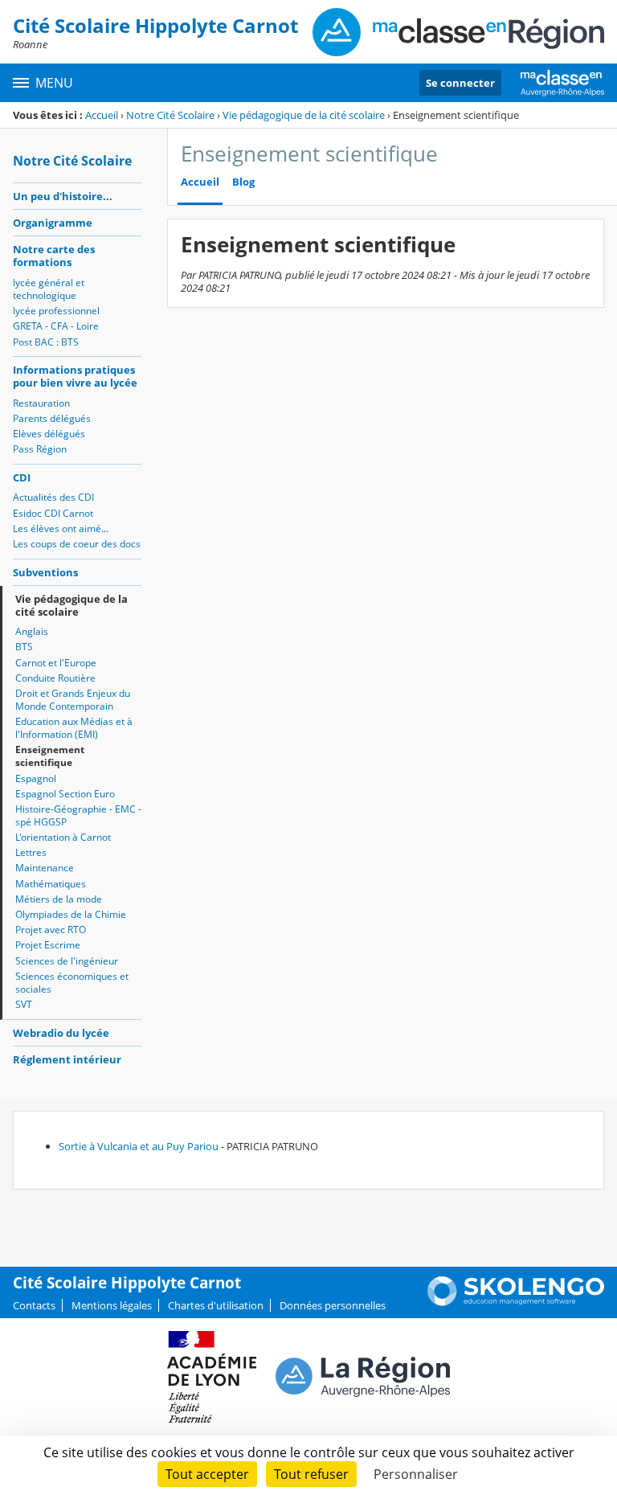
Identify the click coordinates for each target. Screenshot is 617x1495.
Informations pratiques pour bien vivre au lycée (75, 376)
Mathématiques (50, 884)
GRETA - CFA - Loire (56, 326)
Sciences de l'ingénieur (66, 961)
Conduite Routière (55, 678)
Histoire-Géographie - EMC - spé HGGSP (78, 815)
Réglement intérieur (67, 1059)
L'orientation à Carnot (63, 837)
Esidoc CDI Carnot (53, 513)
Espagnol (35, 778)
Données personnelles (333, 1305)
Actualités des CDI (53, 497)
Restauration (41, 403)
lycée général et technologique (48, 289)
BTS (24, 646)
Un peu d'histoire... (62, 196)
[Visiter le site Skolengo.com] (515, 1302)
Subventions (45, 572)
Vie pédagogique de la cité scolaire (304, 115)
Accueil (101, 115)
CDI (22, 477)
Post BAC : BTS (46, 342)
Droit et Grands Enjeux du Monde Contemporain (72, 699)
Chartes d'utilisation (216, 1305)
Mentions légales (112, 1305)
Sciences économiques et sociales (72, 982)
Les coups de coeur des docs (77, 544)
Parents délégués (52, 418)
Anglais (31, 631)
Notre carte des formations (54, 255)
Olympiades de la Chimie (70, 914)
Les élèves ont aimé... (60, 528)
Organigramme (52, 222)
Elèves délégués (49, 433)
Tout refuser (311, 1474)
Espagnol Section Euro (65, 794)
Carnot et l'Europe (55, 663)
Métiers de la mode (58, 899)
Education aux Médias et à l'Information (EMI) (74, 728)
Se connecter (460, 83)
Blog (243, 182)
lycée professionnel (56, 310)
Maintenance (44, 867)
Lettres (31, 852)
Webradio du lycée (61, 1033)
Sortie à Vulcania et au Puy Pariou (139, 1146)
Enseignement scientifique (49, 756)
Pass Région (40, 449)
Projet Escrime (47, 945)
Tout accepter (207, 1474)
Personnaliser (416, 1474)
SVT (23, 1004)
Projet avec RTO (50, 929)
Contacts (34, 1305)
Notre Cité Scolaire (170, 115)
